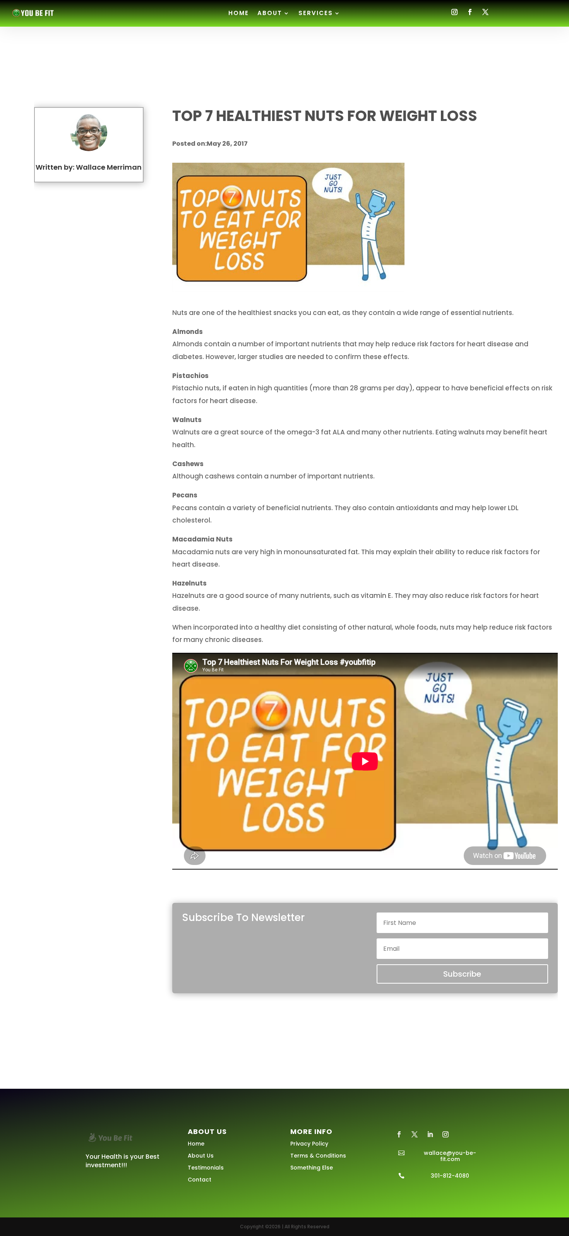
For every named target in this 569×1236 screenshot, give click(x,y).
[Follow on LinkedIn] (430, 1134)
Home (238, 13)
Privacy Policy (309, 1143)
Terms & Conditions (318, 1155)
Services (315, 13)
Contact (199, 1179)
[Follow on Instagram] (454, 12)
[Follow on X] (485, 12)
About (269, 13)
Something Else (311, 1167)
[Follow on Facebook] (470, 12)
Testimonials (206, 1167)
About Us (201, 1155)
